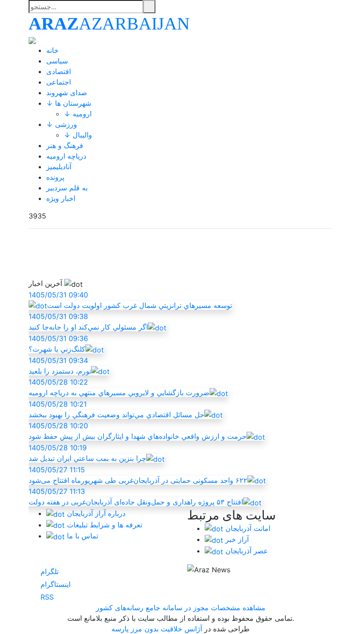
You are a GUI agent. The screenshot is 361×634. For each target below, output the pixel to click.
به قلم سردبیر (67, 187)
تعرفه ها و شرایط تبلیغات (103, 524)
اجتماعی (58, 82)
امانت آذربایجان (246, 528)
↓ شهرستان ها (68, 103)
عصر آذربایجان (245, 550)
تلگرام (48, 571)
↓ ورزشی (61, 124)
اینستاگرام (54, 584)
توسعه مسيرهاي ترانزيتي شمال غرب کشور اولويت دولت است (130, 300)
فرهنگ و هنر (64, 145)
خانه (52, 50)
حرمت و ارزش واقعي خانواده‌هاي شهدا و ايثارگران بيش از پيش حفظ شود (138, 431)
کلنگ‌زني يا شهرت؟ (58, 343)
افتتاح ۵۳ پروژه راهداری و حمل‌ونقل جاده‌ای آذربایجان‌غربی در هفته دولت (136, 496)
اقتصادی (58, 71)
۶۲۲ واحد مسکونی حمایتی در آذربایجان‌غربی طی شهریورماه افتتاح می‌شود (138, 475)
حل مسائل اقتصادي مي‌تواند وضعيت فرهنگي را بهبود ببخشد (116, 409)
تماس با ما (81, 535)
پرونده (55, 177)
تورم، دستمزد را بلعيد (60, 365)
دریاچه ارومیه (66, 156)
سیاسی (57, 60)
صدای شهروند (66, 92)
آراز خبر (236, 539)
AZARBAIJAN (109, 23)
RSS (46, 597)
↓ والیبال (78, 134)
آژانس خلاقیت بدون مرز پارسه (156, 628)
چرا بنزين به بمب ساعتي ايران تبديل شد (87, 453)
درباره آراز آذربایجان (95, 513)
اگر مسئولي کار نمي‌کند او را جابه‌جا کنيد (88, 321)
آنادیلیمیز (58, 166)
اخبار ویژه (60, 198)
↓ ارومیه (78, 113)
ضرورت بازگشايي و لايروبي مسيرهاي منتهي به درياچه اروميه (119, 387)
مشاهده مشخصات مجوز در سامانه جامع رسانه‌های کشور (180, 607)
